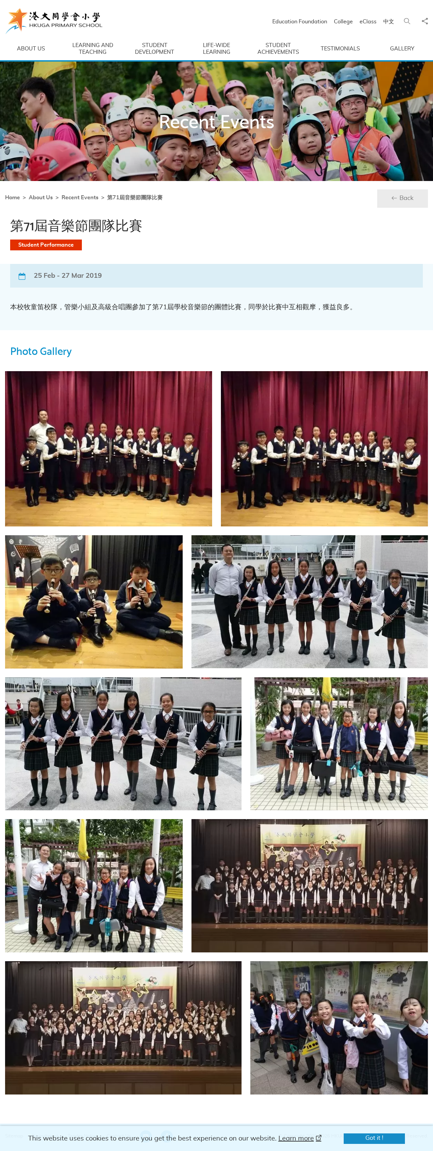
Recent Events (80, 197)
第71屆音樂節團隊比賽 (135, 197)
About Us (41, 197)
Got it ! (374, 1138)
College (343, 21)
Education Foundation (299, 21)
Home (12, 197)
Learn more (296, 1138)
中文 (388, 21)
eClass (368, 21)
